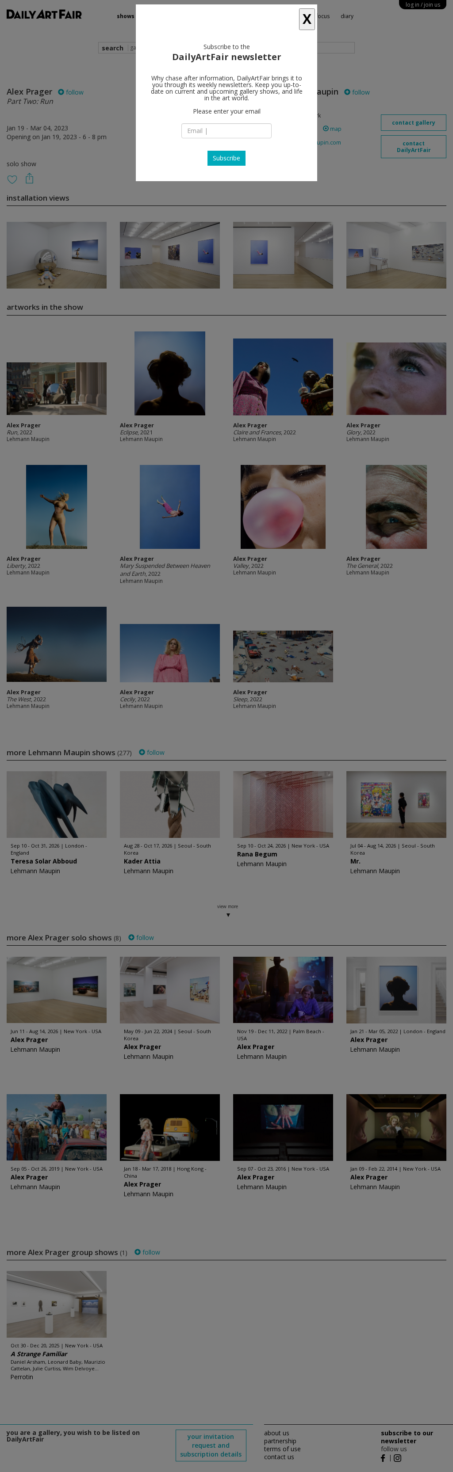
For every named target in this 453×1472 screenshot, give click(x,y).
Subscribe (226, 158)
